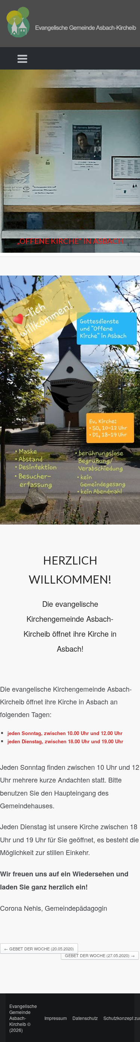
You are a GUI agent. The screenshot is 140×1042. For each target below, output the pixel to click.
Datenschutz (85, 1018)
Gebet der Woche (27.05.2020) (100, 955)
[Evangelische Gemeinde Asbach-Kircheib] (70, 22)
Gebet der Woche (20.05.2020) (39, 949)
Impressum (55, 1018)
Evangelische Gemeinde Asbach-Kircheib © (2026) (23, 1018)
